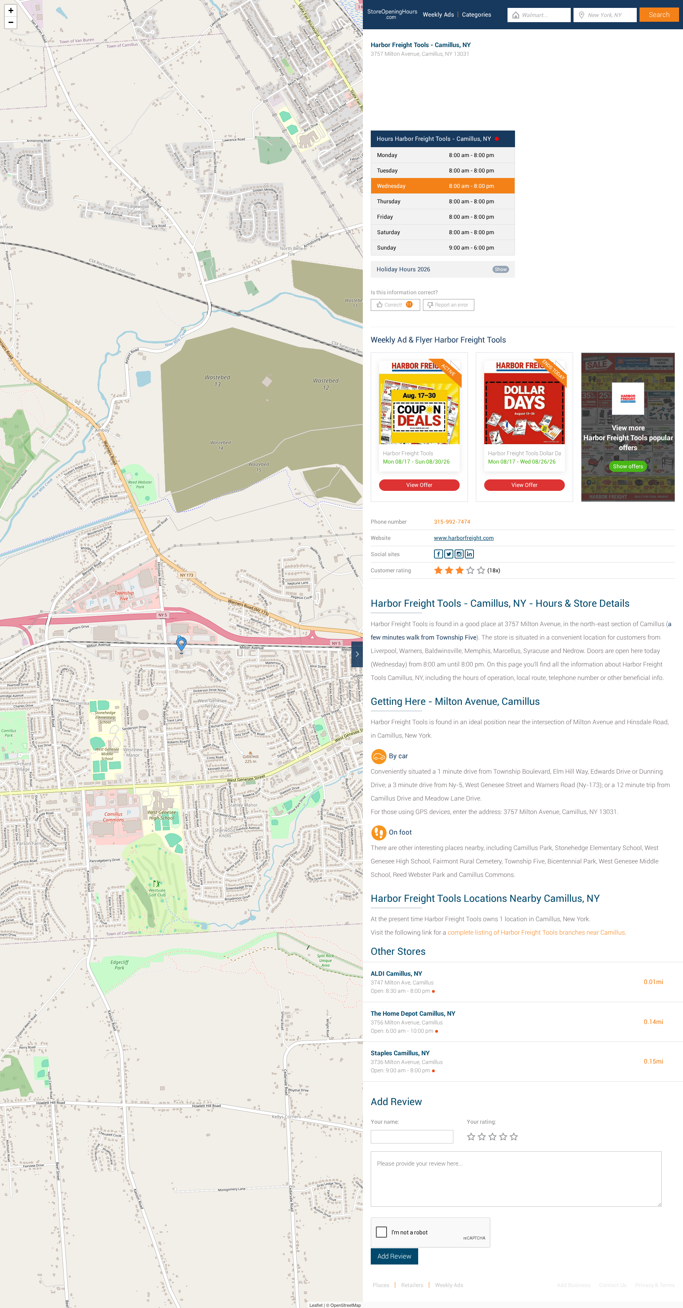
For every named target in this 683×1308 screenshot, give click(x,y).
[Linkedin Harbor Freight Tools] (469, 554)
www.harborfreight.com (464, 538)
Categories (476, 14)
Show (501, 269)
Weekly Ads (438, 14)
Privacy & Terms (655, 1285)
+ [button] (10, 10)
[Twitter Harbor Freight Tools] (448, 554)
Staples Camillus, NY (400, 1053)
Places (381, 1285)
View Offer (419, 485)
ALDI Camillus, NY (396, 973)
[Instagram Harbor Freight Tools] (459, 554)
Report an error (451, 305)
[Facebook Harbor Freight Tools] (438, 554)
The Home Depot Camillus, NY (413, 1013)
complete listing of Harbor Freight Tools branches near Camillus (536, 932)
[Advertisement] (523, 105)
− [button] (10, 22)
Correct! (398, 305)
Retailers (412, 1285)
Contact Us (612, 1285)
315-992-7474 (452, 522)
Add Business (574, 1285)
